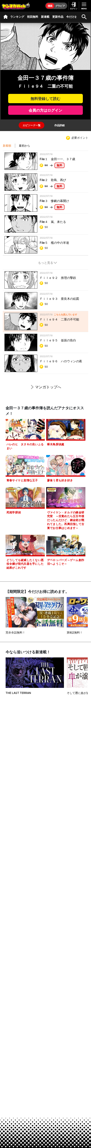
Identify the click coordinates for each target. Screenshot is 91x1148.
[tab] (31, 125)
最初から (24, 145)
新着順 (7, 145)
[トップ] (5, 16)
